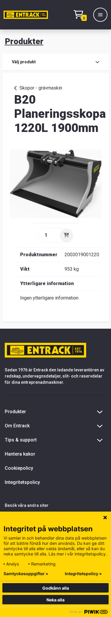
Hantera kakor (20, 454)
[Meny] (100, 15)
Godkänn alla (55, 587)
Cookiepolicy (19, 468)
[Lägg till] (66, 235)
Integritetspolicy (22, 482)
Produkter (24, 41)
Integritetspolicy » (83, 573)
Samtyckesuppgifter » (26, 573)
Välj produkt (24, 61)
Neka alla (55, 599)
